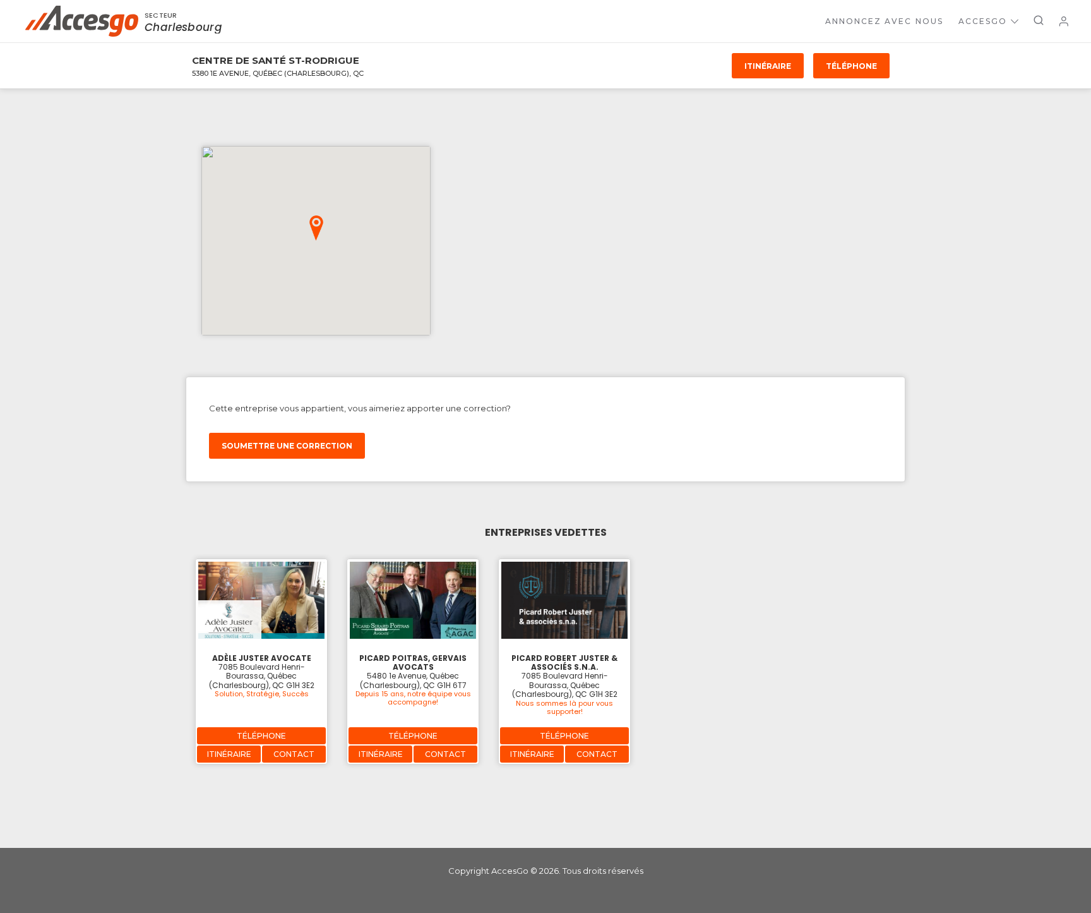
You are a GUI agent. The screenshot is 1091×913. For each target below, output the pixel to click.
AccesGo (982, 21)
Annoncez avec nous (884, 21)
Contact (293, 754)
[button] (316, 228)
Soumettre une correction (287, 445)
